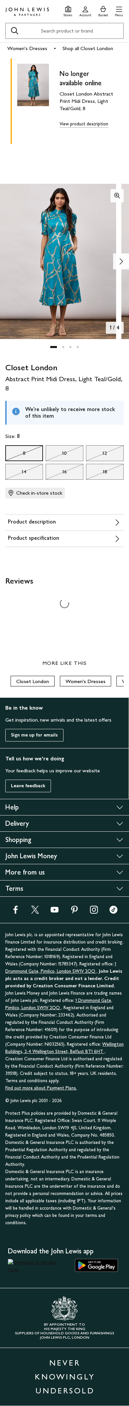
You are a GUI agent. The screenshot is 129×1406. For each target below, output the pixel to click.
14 (15, 473)
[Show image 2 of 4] (121, 261)
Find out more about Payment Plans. (41, 1088)
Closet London (32, 681)
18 (96, 473)
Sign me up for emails (34, 735)
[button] (119, 10)
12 (96, 455)
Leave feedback (28, 786)
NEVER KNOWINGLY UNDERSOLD (65, 1376)
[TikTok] (113, 912)
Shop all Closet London (88, 48)
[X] (35, 912)
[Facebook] (16, 912)
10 (56, 455)
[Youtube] (55, 912)
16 (56, 473)
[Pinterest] (74, 912)
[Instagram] (94, 912)
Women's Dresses (27, 48)
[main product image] (38, 100)
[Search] (14, 31)
